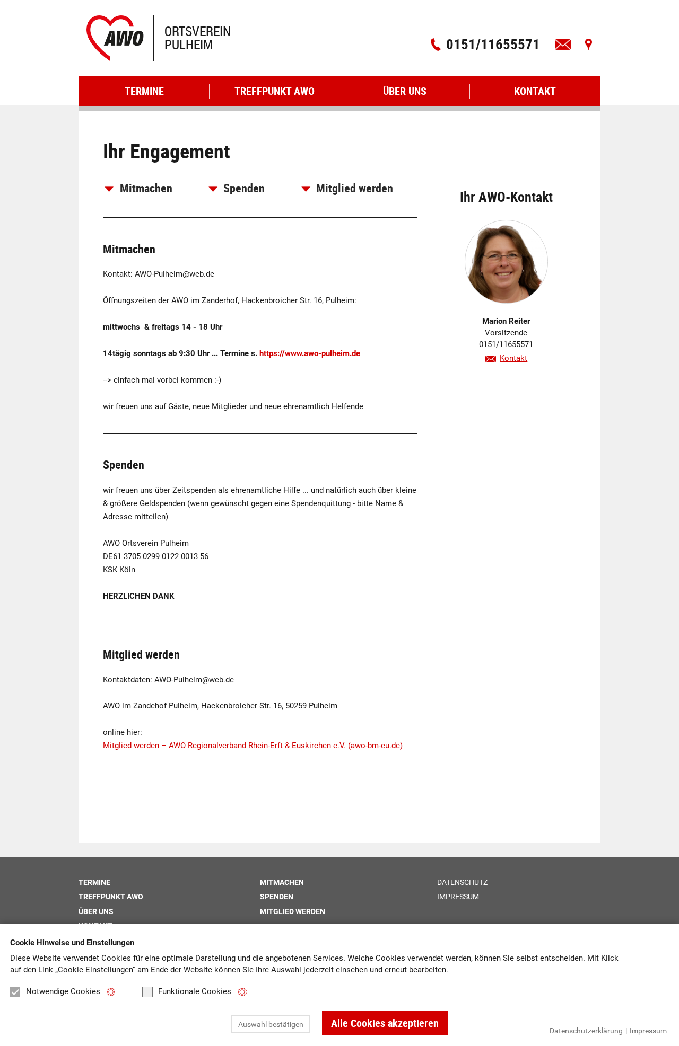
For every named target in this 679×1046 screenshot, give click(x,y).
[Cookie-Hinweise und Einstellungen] (111, 992)
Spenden (244, 188)
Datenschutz (462, 882)
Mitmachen (146, 188)
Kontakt (513, 358)
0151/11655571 (493, 44)
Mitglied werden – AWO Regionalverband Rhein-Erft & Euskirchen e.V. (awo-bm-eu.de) (253, 745)
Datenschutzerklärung (586, 1030)
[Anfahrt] (588, 44)
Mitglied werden (354, 188)
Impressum (648, 1030)
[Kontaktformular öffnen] (563, 44)
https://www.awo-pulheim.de (309, 353)
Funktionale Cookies (194, 991)
